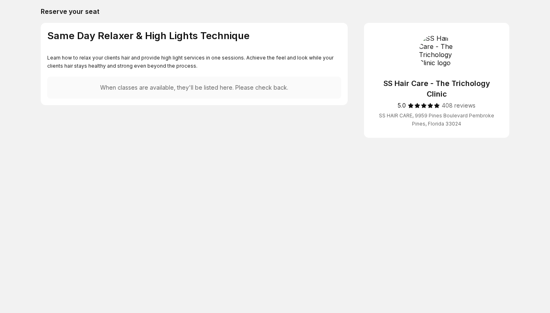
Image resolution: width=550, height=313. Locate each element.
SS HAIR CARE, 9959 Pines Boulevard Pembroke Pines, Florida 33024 (436, 119)
